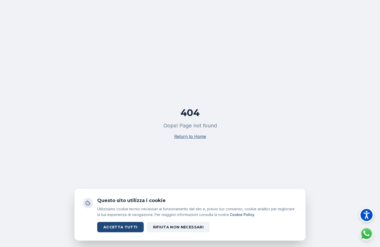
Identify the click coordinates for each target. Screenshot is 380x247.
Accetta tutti (120, 227)
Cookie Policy (242, 214)
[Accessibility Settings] (366, 215)
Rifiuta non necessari (178, 227)
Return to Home (190, 136)
